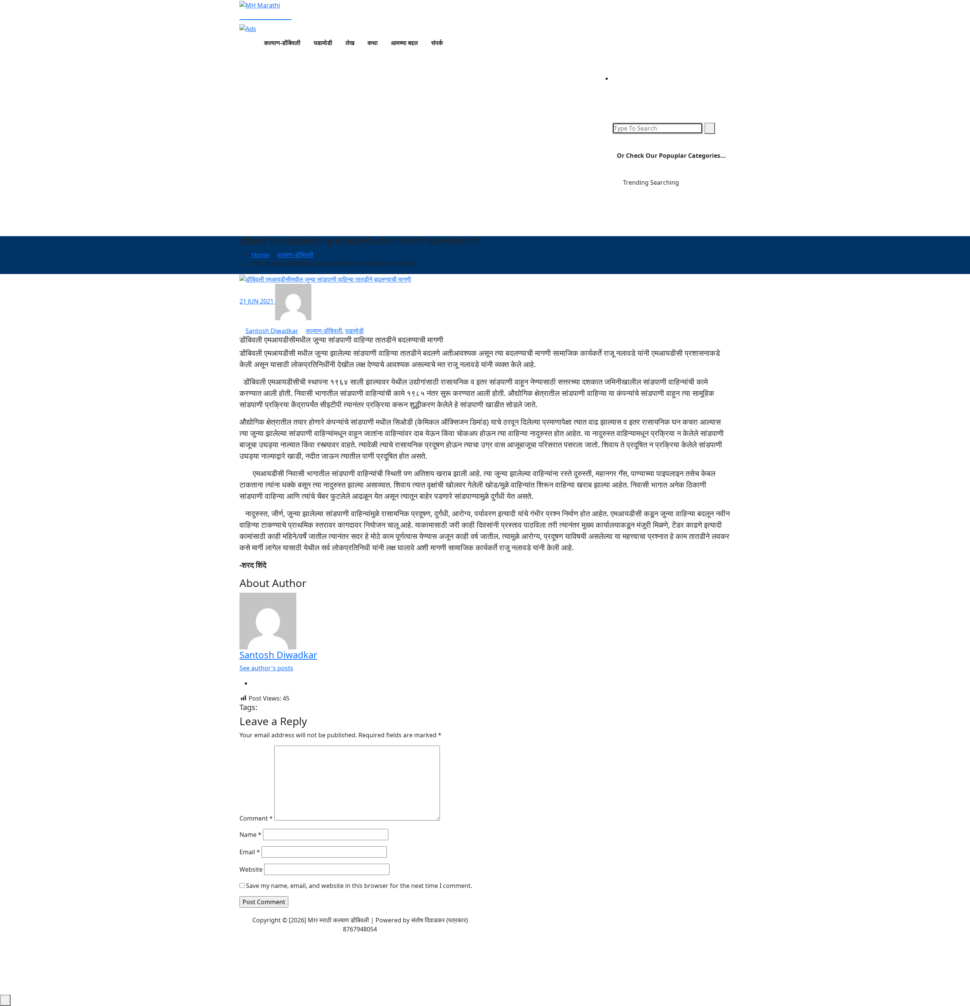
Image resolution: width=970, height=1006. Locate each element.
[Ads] (247, 28)
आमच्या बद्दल (404, 43)
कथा (373, 43)
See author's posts (266, 668)
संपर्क (437, 43)
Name (250, 834)
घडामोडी (323, 43)
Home (260, 255)
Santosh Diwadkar (272, 331)
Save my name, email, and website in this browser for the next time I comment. (359, 885)
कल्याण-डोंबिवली (282, 43)
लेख (350, 43)
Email (249, 852)
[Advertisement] (485, 179)
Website (251, 869)
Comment (256, 818)
